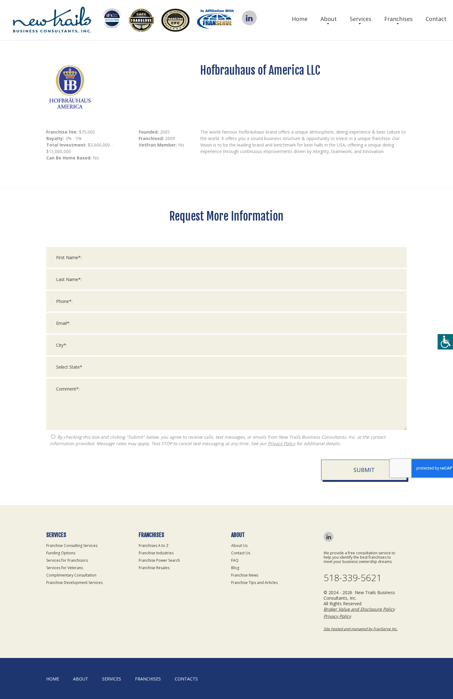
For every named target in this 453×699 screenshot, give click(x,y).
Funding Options (60, 553)
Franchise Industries (156, 553)
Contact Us (240, 553)
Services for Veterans (64, 567)
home (52, 679)
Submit (364, 470)
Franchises (398, 19)
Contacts (186, 679)
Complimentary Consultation (71, 575)
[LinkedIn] (249, 18)
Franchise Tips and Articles (254, 582)
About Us (239, 545)
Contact (436, 19)
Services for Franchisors (67, 560)
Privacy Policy (281, 443)
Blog (235, 567)
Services (360, 19)
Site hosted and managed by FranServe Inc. (361, 628)
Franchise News (244, 575)
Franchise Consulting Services (71, 545)
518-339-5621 (353, 577)
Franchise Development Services (74, 582)
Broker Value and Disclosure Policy (359, 609)
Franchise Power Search (159, 560)
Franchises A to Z (154, 545)
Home (300, 19)
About (328, 19)
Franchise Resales (154, 567)
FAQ (235, 560)
